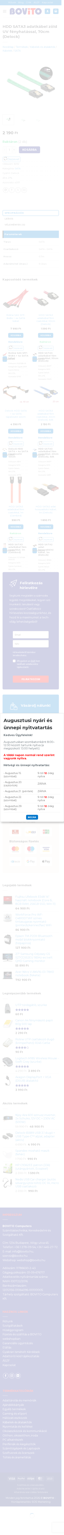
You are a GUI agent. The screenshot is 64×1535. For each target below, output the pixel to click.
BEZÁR (32, 817)
